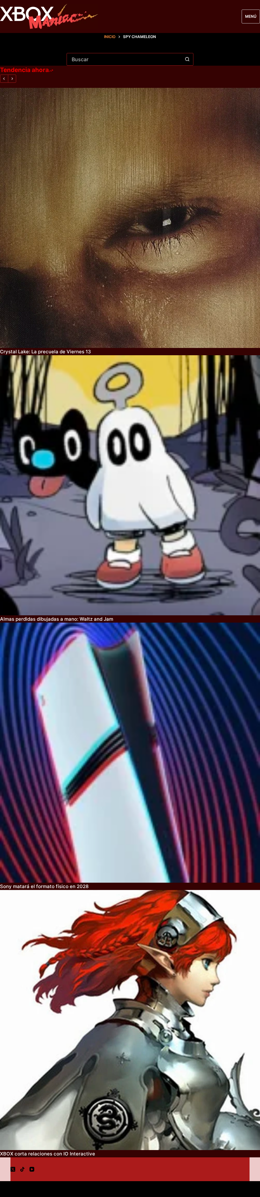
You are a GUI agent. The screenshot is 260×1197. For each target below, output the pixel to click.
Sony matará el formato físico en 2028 (44, 886)
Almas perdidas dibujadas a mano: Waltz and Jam (56, 619)
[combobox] (124, 59)
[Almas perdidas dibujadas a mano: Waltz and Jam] (130, 485)
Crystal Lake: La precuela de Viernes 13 (45, 352)
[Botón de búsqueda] (187, 59)
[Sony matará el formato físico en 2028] (130, 753)
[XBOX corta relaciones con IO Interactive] (130, 1020)
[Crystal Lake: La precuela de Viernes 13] (130, 218)
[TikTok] (22, 1169)
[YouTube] (31, 1169)
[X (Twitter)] (12, 1169)
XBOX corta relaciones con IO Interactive (47, 1154)
